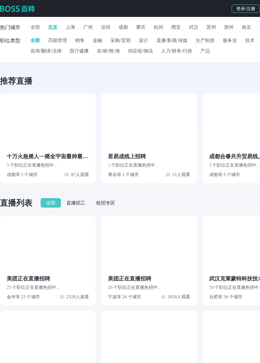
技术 (250, 40)
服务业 (230, 40)
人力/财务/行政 (176, 51)
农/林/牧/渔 (108, 51)
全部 (35, 27)
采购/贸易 (120, 40)
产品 (205, 51)
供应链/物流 (140, 51)
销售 (80, 40)
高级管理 (57, 40)
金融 (97, 40)
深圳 (105, 27)
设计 (143, 40)
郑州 (229, 27)
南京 (246, 27)
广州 (88, 27)
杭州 (158, 27)
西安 (176, 27)
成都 (123, 27)
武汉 (193, 27)
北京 (53, 27)
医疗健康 (79, 51)
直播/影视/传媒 (172, 40)
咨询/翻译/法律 (46, 51)
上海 (70, 27)
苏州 (211, 27)
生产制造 (205, 40)
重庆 (141, 27)
